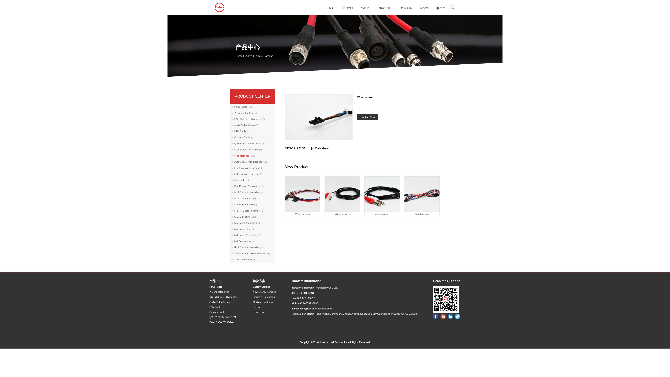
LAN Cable (241, 131)
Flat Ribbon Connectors (249, 186)
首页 (331, 7)
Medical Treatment (263, 302)
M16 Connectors (245, 216)
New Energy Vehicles (264, 291)
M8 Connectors (244, 241)
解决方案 (385, 7)
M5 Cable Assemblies (247, 222)
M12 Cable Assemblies (248, 192)
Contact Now (368, 117)
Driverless (258, 312)
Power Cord (243, 106)
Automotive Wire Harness (250, 161)
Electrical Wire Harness (248, 168)
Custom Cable (243, 137)
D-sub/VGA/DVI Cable (248, 149)
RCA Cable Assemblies (248, 247)
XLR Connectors (245, 259)
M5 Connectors (244, 229)
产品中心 (366, 7)
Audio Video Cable (246, 125)
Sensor (257, 307)
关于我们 (347, 7)
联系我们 (425, 7)
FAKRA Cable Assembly (248, 210)
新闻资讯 (406, 7)
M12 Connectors (245, 198)
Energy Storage (261, 286)
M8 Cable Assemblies (247, 235)
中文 (442, 8)
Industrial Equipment (264, 296)
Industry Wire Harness (248, 174)
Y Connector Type (245, 113)
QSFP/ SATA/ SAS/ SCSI (249, 143)
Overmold (242, 180)
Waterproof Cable (245, 204)
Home (239, 55)
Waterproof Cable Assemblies (252, 253)
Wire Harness (265, 55)
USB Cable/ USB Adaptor (250, 119)
